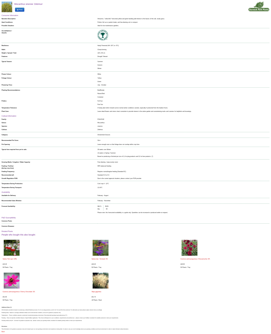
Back (3, 331)
